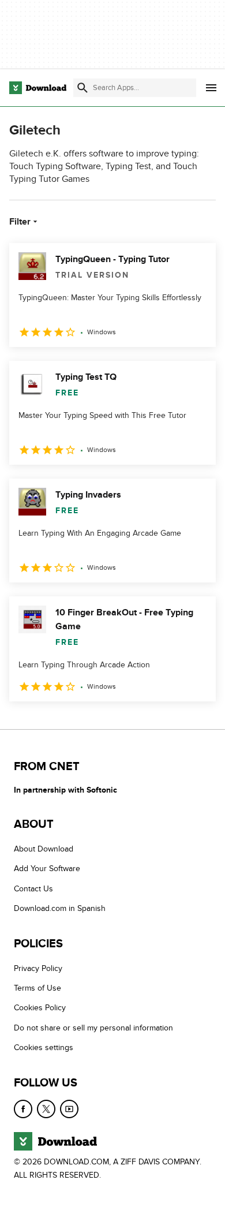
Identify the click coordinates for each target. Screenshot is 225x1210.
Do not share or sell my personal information (93, 1028)
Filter (20, 221)
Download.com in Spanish (60, 909)
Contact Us (33, 889)
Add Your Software (47, 869)
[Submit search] (82, 88)
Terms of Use (37, 988)
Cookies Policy (40, 1008)
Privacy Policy (38, 968)
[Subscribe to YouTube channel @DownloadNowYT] (69, 1109)
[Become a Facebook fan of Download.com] (23, 1109)
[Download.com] (37, 87)
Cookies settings (43, 1048)
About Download (43, 849)
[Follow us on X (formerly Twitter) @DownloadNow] (46, 1109)
